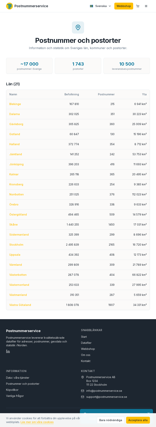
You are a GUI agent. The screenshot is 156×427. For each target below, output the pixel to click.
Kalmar (13, 174)
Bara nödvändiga (110, 420)
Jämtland (15, 154)
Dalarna (14, 114)
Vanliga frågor (15, 395)
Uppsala (14, 254)
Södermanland (19, 234)
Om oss (85, 354)
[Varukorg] (138, 6)
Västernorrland (19, 284)
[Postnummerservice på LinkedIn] (8, 351)
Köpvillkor (12, 389)
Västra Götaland (20, 304)
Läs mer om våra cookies (37, 422)
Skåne (13, 224)
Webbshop (124, 6)
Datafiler (86, 342)
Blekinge (15, 104)
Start (84, 336)
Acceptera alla (138, 420)
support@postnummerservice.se (106, 396)
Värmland (15, 264)
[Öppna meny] (146, 6)
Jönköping (16, 164)
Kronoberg (16, 184)
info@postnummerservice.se (104, 390)
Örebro (13, 204)
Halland (14, 144)
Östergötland (18, 214)
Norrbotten (16, 194)
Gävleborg (16, 124)
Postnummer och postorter (22, 383)
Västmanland (18, 294)
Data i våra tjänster (17, 377)
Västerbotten (18, 274)
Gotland (14, 134)
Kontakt (85, 361)
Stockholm (16, 244)
